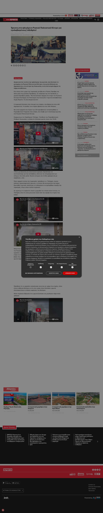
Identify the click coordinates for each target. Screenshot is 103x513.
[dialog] (51, 256)
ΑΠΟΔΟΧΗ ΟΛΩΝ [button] (70, 273)
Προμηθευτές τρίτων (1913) (65, 249)
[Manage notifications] (3, 510)
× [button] (79, 237)
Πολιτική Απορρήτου (41, 260)
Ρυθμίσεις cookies (30, 260)
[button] (34, 273)
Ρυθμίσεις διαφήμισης (31, 258)
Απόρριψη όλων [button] (54, 273)
